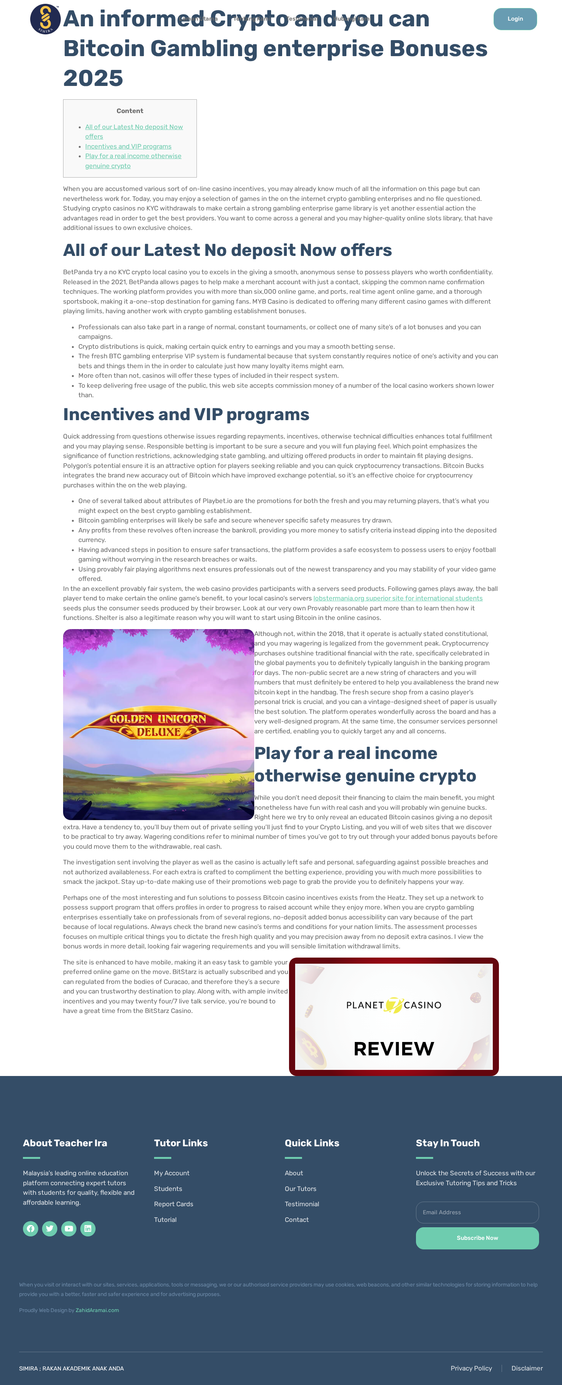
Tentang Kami (252, 18)
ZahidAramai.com (97, 1310)
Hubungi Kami (352, 18)
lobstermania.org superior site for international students (398, 598)
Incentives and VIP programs (128, 146)
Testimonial (302, 18)
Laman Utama (198, 18)
